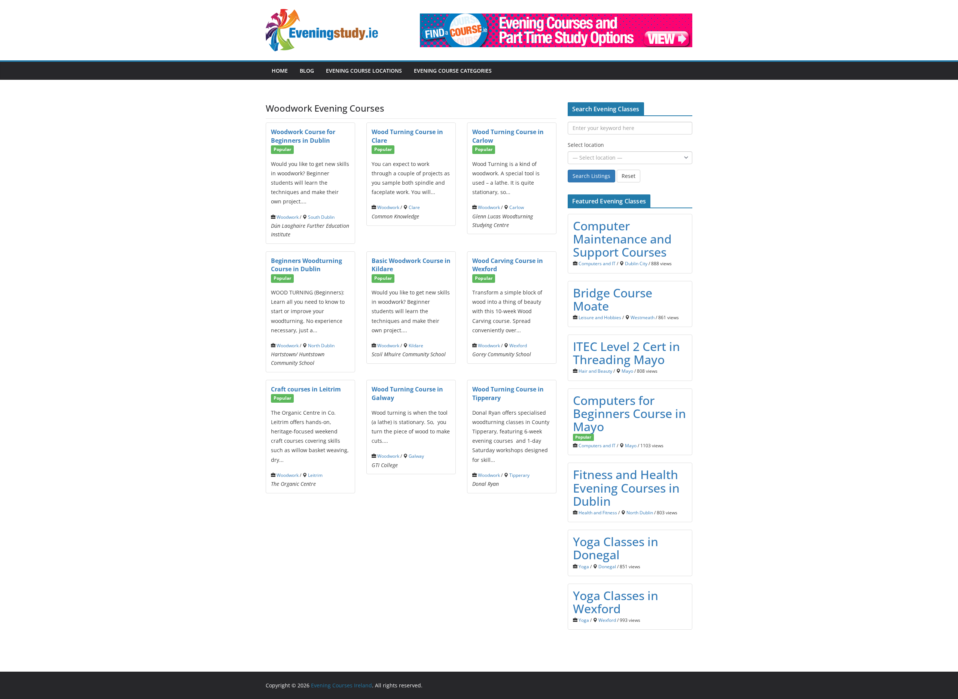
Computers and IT (597, 263)
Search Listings (591, 175)
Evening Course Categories (453, 70)
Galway (416, 456)
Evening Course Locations (364, 70)
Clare (414, 207)
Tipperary (519, 475)
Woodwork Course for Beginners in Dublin (303, 136)
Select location (586, 144)
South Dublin (321, 217)
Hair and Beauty (595, 371)
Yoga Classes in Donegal (615, 548)
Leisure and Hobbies (600, 317)
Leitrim (315, 475)
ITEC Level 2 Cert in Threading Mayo (626, 352)
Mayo (627, 371)
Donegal (607, 566)
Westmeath (643, 317)
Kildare (416, 345)
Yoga (584, 566)
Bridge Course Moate (612, 299)
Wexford (518, 345)
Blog (307, 70)
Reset (628, 175)
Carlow (516, 207)
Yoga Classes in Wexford (615, 602)
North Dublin (321, 345)
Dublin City (636, 263)
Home (280, 70)
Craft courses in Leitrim (306, 389)
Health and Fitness (598, 512)
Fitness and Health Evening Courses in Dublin (626, 487)
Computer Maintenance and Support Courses (622, 239)
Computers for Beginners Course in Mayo (629, 413)
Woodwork (288, 217)
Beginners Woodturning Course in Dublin (306, 265)
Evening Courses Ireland (341, 685)
